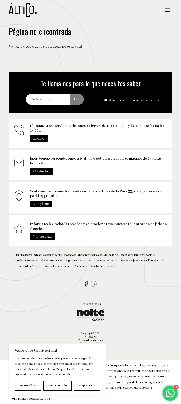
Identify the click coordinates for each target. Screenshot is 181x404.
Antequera (81, 266)
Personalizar (28, 385)
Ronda (160, 260)
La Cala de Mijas (87, 260)
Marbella (40, 260)
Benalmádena (117, 260)
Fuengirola (68, 260)
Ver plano (41, 204)
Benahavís (96, 266)
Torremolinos (146, 260)
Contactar (41, 171)
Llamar (39, 138)
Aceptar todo (87, 385)
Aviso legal (91, 336)
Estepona (53, 260)
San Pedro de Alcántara (58, 266)
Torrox (109, 266)
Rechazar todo (57, 385)
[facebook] (86, 284)
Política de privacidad (90, 340)
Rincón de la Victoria (29, 266)
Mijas (103, 260)
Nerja (132, 260)
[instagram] (94, 284)
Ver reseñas (42, 236)
